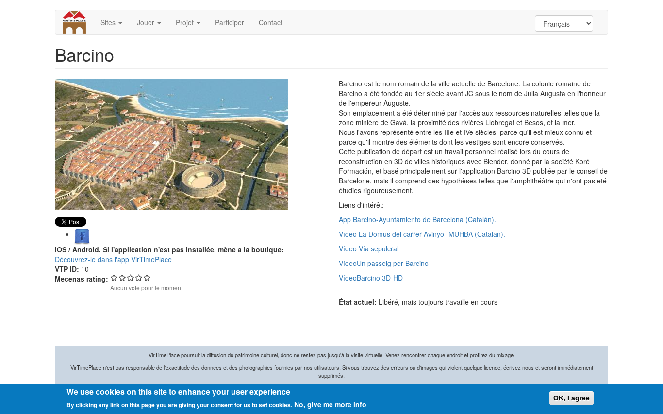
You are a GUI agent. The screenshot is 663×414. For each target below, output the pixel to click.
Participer (229, 22)
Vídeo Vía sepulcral (368, 248)
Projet (186, 22)
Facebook (82, 237)
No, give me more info (330, 404)
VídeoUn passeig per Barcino (384, 263)
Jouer (146, 22)
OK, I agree (571, 398)
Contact (270, 22)
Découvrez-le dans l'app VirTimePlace (113, 259)
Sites (108, 22)
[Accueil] (78, 22)
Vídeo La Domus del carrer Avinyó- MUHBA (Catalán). (422, 234)
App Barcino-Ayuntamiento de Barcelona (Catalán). (417, 219)
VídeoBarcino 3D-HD (371, 277)
